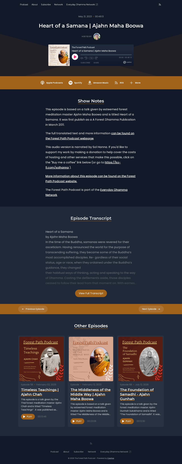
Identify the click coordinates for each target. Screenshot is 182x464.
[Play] (75, 57)
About (35, 4)
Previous (35, 309)
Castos (110, 458)
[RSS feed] (160, 4)
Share (96, 62)
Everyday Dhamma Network (80, 4)
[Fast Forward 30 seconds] (96, 58)
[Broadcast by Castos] (127, 62)
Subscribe (46, 4)
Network (58, 4)
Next (149, 309)
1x (91, 58)
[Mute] (81, 58)
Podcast (24, 4)
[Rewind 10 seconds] (86, 58)
